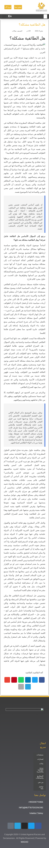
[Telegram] (17, 826)
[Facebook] (38, 826)
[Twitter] (31, 826)
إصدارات (40, 759)
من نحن (40, 782)
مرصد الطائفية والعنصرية (40, 770)
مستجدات (40, 755)
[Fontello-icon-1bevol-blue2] (11, 826)
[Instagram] (24, 826)
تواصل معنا (41, 787)
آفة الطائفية (38, 673)
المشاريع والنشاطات (39, 777)
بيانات (41, 763)
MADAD (24, 842)
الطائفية (29, 673)
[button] (4, 16)
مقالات (14, 31)
